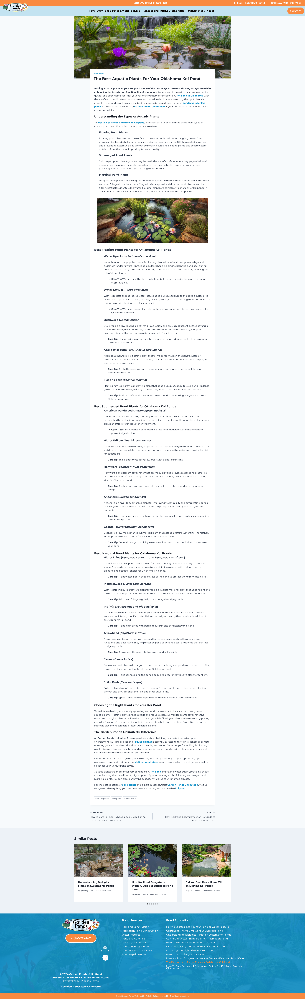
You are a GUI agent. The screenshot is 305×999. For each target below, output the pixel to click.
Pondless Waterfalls (133, 938)
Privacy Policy (71, 980)
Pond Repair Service (134, 954)
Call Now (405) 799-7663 (286, 3)
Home (92, 11)
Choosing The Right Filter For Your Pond (190, 950)
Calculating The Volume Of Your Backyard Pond (194, 930)
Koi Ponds (99, 74)
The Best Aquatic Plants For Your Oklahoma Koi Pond (198, 962)
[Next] (227, 873)
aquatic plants (102, 798)
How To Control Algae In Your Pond (187, 954)
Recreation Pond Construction (140, 930)
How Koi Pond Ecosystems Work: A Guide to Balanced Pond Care (190, 816)
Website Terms (90, 980)
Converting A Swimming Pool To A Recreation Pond (197, 938)
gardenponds (87, 891)
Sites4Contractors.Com (179, 996)
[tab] (147, 904)
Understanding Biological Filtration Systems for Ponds (198, 934)
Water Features (131, 934)
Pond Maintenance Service (138, 950)
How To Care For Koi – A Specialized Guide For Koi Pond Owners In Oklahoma (118, 816)
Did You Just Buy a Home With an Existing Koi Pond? (197, 946)
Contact (296, 11)
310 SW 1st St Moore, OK (150, 3)
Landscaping (151, 11)
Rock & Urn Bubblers (134, 942)
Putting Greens (168, 11)
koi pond (116, 798)
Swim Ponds (104, 11)
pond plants (130, 798)
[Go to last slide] (78, 873)
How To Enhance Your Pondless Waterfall (190, 942)
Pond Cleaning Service (135, 946)
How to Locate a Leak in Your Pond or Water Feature (197, 926)
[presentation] (98, 860)
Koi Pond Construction (135, 926)
